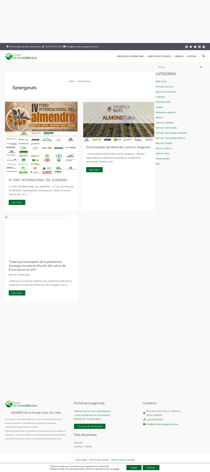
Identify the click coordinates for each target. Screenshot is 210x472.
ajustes (116, 469)
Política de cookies (99, 459)
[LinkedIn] (199, 47)
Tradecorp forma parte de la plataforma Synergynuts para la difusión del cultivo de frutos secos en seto (37, 265)
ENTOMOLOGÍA (163, 101)
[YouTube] (195, 47)
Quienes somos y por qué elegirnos (92, 411)
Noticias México (164, 148)
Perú (158, 163)
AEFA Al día (161, 81)
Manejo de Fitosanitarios (87, 418)
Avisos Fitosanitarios (166, 91)
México (159, 117)
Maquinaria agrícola (165, 112)
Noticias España (164, 143)
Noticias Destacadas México (170, 137)
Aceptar (134, 467)
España (159, 107)
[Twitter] (191, 47)
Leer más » (18, 202)
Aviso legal (81, 459)
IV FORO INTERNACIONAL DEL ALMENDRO (38, 180)
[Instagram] (203, 47)
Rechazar (151, 467)
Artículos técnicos (164, 86)
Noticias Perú (162, 153)
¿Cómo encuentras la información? (92, 415)
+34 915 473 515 (53, 46)
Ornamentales (163, 158)
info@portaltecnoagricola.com (82, 46)
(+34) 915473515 (154, 419)
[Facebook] (186, 47)
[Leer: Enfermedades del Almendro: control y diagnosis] (118, 121)
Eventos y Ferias (83, 446)
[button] (145, 56)
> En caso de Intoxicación (90, 426)
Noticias (78, 442)
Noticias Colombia (164, 122)
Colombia (160, 96)
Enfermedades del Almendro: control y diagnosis (118, 147)
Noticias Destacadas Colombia (171, 132)
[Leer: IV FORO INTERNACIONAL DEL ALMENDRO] (41, 137)
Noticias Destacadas (19, 274)
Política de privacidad (122, 459)
